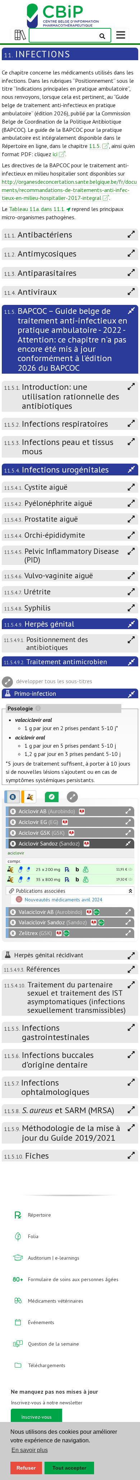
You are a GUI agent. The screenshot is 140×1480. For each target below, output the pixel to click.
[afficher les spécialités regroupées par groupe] (28, 796)
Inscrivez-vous (36, 1417)
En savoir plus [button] (29, 1450)
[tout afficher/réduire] (128, 811)
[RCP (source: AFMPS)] (20, 869)
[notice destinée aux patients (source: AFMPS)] (28, 869)
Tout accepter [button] (69, 1468)
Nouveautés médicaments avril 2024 (63, 899)
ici (55, 154)
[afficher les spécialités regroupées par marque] (12, 796)
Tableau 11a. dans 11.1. (37, 208)
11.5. (95, 145)
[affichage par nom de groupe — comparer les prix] (10, 869)
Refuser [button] (26, 1468)
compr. (14, 861)
